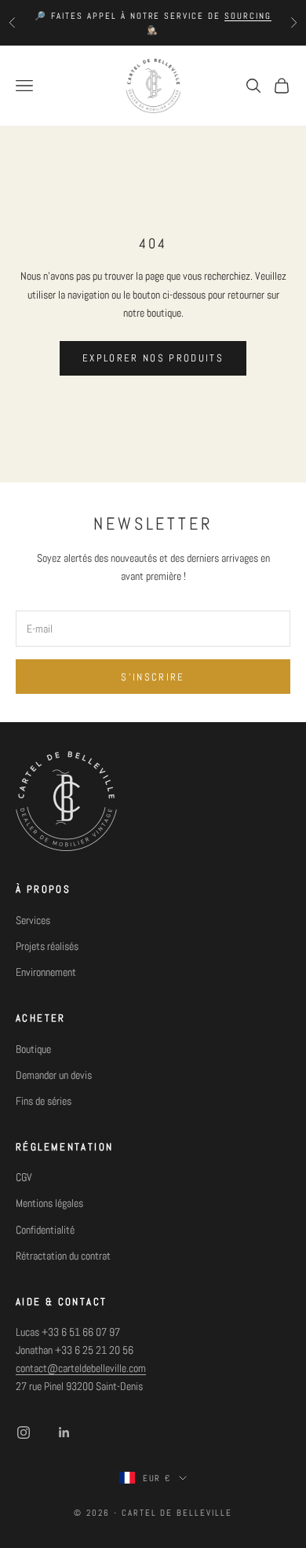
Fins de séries (43, 1101)
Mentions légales (49, 1203)
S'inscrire (152, 677)
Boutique (33, 1049)
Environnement (46, 972)
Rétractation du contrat (63, 1256)
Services (33, 920)
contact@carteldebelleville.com (81, 1368)
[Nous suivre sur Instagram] (23, 1432)
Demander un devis (54, 1075)
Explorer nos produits (153, 358)
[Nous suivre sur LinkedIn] (64, 1432)
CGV (24, 1177)
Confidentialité (45, 1230)
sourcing (247, 15)
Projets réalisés (47, 946)
